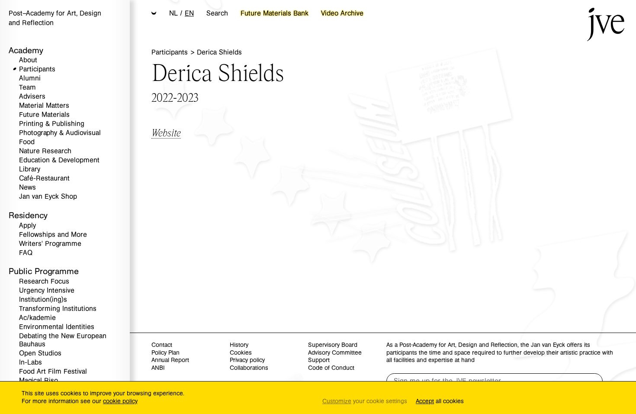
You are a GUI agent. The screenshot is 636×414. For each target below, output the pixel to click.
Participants (37, 69)
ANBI (157, 368)
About (28, 60)
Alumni (30, 78)
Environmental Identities (56, 327)
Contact (161, 345)
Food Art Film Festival (53, 372)
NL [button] (173, 13)
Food (27, 142)
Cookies (241, 353)
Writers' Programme (50, 244)
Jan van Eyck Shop (48, 197)
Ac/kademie (37, 318)
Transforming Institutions (57, 309)
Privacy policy (247, 360)
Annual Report (170, 360)
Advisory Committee (335, 353)
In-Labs (30, 363)
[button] (154, 14)
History (239, 345)
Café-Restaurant (44, 179)
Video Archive (342, 13)
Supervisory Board (332, 345)
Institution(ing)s (43, 300)
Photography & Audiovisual (60, 133)
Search (217, 13)
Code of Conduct (331, 368)
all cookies (440, 401)
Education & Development (59, 160)
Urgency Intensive (46, 291)
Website (166, 132)
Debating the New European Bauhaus (62, 340)
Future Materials (44, 115)
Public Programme (44, 271)
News (27, 188)
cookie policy (120, 401)
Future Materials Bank (274, 13)
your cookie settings (364, 401)
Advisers (32, 97)
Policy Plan (165, 353)
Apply (27, 226)
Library (29, 169)
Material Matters (44, 106)
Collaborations (249, 368)
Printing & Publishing (51, 124)
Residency (28, 215)
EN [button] (189, 13)
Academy (26, 50)
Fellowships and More (53, 235)
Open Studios (40, 353)
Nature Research (45, 151)
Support (319, 360)
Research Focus (44, 282)
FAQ (25, 253)
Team (27, 88)
